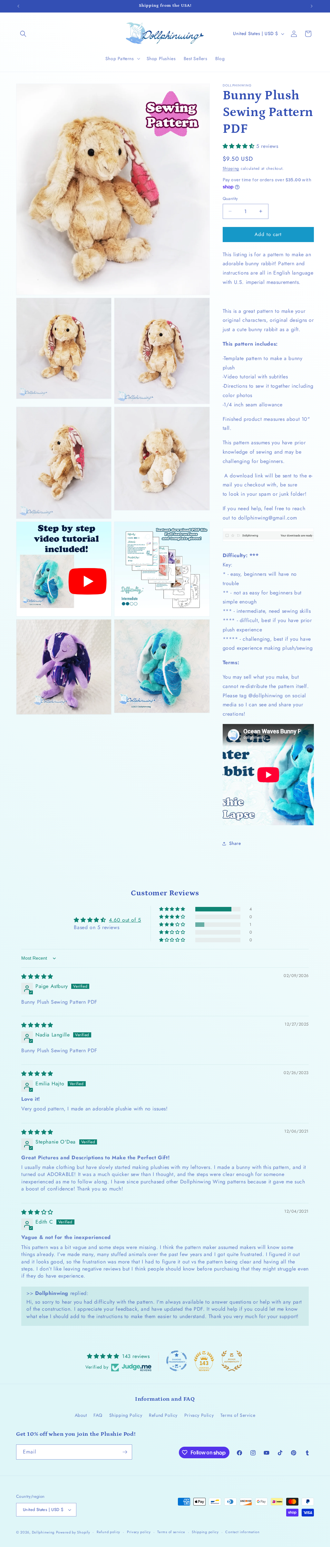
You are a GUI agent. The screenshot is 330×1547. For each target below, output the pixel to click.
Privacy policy (139, 1531)
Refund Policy (163, 1415)
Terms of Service (238, 1415)
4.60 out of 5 (125, 920)
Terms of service (171, 1531)
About (81, 1415)
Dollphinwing (43, 1532)
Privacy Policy (199, 1415)
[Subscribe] (125, 1452)
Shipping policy (205, 1531)
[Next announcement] (312, 6)
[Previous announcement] (18, 6)
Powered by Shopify (73, 1532)
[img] (37, 976)
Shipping (231, 168)
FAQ (97, 1415)
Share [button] (235, 843)
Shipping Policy (125, 1415)
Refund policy (108, 1531)
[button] (23, 34)
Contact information (242, 1531)
